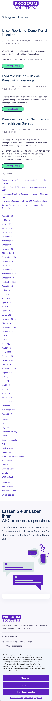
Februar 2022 (7, 356)
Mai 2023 (6, 298)
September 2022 (9, 327)
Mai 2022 (6, 344)
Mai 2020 (6, 389)
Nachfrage (6, 452)
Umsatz (5, 465)
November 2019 (8, 410)
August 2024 (7, 261)
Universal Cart (8, 469)
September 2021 (9, 368)
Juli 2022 (6, 335)
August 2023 (7, 286)
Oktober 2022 (8, 323)
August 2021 (7, 373)
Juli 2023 (6, 290)
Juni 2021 (6, 377)
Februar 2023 (7, 311)
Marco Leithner (31, 40)
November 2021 (8, 360)
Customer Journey (9, 432)
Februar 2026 (7, 228)
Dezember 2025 (8, 236)
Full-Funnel (6, 444)
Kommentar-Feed (9, 491)
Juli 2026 (6, 220)
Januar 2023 (7, 315)
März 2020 (6, 393)
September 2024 (9, 257)
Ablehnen (26, 685)
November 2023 (9, 274)
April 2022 (6, 348)
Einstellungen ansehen (26, 692)
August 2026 (7, 216)
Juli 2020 (6, 385)
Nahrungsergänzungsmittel (13, 456)
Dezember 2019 (8, 405)
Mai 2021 (6, 381)
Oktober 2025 (8, 245)
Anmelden (6, 482)
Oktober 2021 (7, 364)
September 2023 (9, 282)
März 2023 (6, 307)
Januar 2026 (7, 232)
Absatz (5, 419)
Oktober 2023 (8, 278)
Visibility (5, 473)
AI (3, 423)
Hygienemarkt (8, 448)
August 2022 (7, 331)
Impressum (38, 698)
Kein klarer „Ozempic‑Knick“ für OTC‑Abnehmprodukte (24, 201)
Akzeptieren (26, 678)
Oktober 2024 (8, 253)
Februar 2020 (7, 397)
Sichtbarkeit (7, 460)
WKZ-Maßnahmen (9, 477)
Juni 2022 (6, 340)
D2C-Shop (6, 436)
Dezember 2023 (9, 269)
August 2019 (7, 414)
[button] (3, 5)
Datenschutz (28, 698)
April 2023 (6, 302)
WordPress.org (8, 495)
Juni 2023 (6, 294)
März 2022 (6, 352)
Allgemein (6, 427)
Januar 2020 (7, 401)
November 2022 (9, 319)
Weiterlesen (13, 66)
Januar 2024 (7, 265)
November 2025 (9, 241)
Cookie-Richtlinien (16, 698)
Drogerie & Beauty (9, 440)
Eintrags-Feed (7, 486)
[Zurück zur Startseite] (26, 5)
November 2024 (9, 249)
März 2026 (6, 224)
